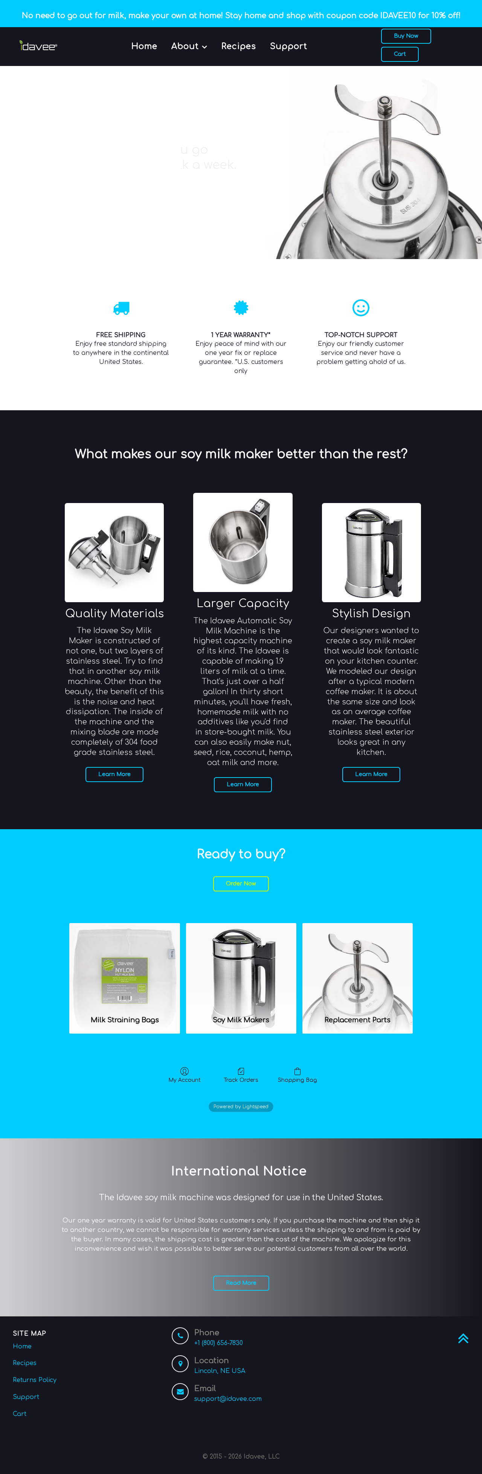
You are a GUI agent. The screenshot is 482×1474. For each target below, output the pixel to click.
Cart (400, 54)
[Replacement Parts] (357, 966)
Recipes (25, 1363)
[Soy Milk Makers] (241, 966)
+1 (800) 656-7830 (218, 1343)
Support (26, 1397)
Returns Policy (34, 1380)
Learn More (114, 774)
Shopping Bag (297, 1080)
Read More (241, 1283)
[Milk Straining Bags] (124, 966)
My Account (184, 1080)
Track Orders (241, 1080)
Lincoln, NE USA (219, 1371)
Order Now (241, 883)
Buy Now (406, 36)
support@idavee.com (228, 1399)
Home (22, 1346)
